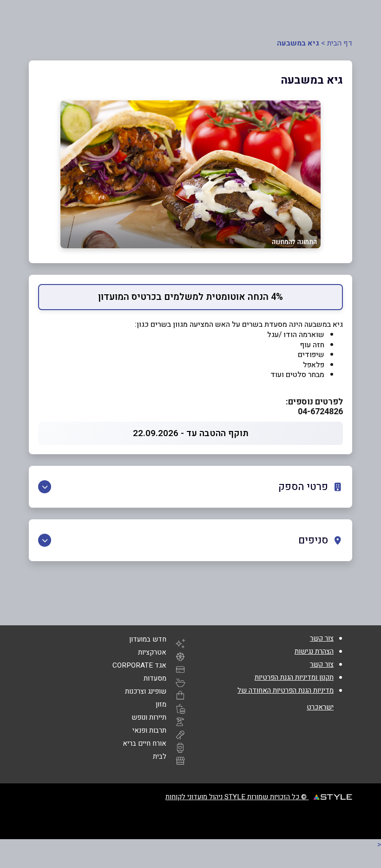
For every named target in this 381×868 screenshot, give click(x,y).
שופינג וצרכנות (145, 691)
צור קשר (322, 638)
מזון (161, 704)
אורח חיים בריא (144, 743)
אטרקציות (152, 652)
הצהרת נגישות (314, 651)
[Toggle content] (44, 486)
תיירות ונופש (148, 717)
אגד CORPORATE (139, 665)
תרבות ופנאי (149, 730)
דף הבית (339, 43)
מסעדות (155, 678)
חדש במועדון (147, 639)
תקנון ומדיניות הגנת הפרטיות (294, 677)
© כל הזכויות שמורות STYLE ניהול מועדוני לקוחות (237, 797)
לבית (159, 756)
